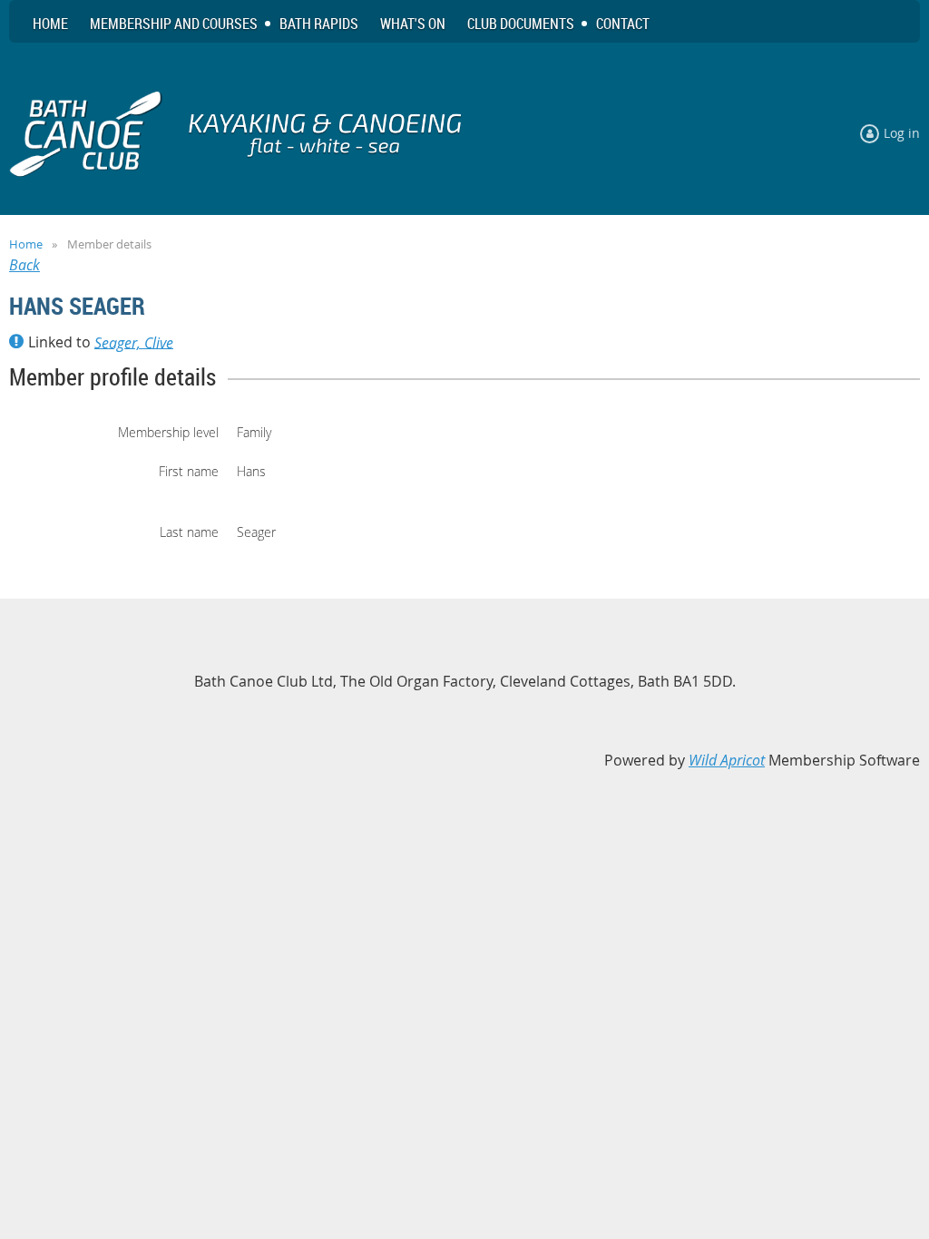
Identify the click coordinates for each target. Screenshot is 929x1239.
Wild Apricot (727, 760)
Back (24, 265)
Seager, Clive (133, 342)
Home (26, 244)
